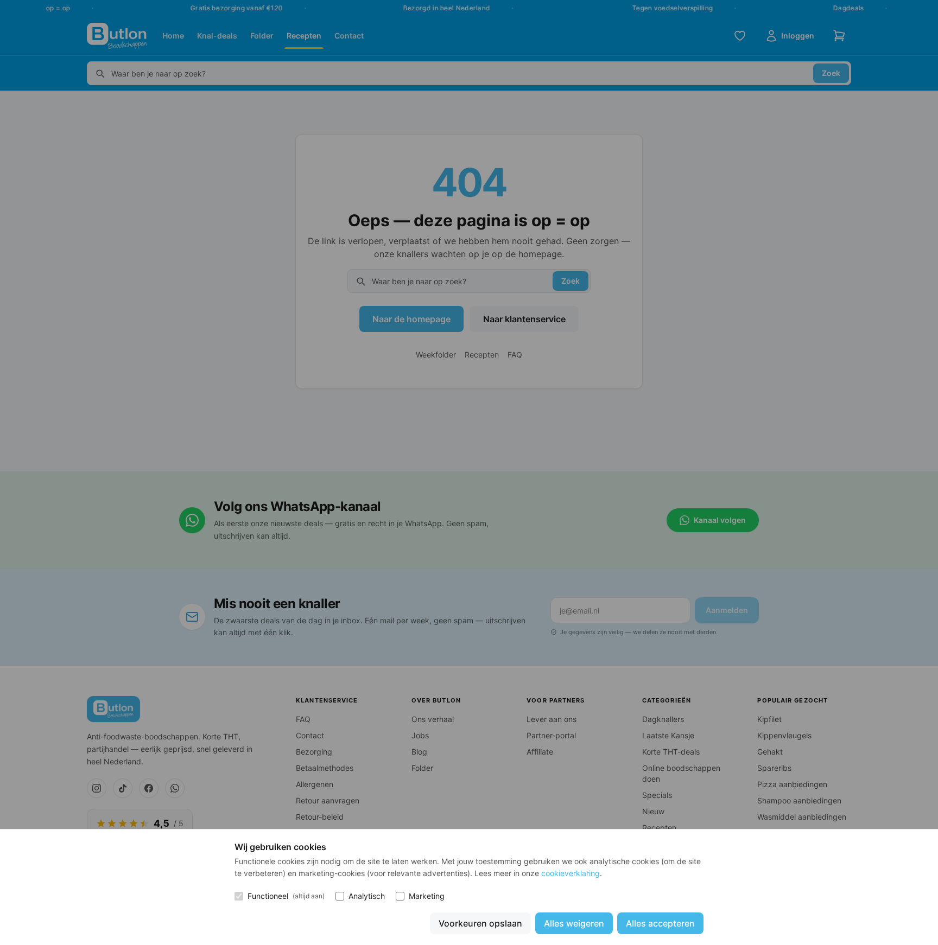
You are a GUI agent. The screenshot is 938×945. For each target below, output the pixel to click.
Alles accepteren (660, 923)
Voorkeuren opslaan (480, 923)
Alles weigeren (574, 923)
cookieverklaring (570, 873)
